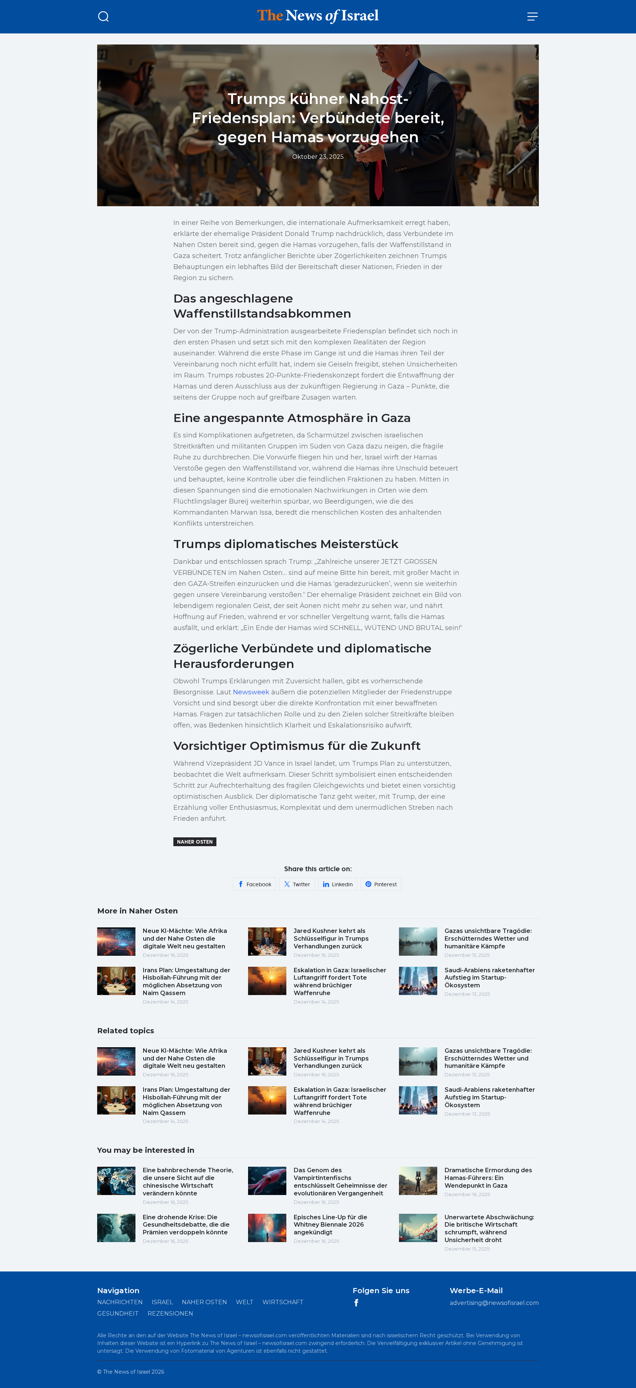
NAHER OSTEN (204, 1302)
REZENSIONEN (170, 1313)
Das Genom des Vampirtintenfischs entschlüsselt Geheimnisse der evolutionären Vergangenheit (341, 1181)
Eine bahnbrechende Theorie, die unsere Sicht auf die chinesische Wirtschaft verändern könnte (188, 1181)
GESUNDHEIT (118, 1313)
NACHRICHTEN (120, 1302)
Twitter (301, 884)
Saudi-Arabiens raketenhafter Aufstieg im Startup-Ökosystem (490, 978)
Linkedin (342, 884)
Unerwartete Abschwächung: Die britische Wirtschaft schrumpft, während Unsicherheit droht (489, 1229)
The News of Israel (126, 1372)
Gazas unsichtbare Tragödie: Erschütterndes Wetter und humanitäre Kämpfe (488, 938)
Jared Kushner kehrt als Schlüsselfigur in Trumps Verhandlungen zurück (331, 938)
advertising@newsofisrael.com (494, 1302)
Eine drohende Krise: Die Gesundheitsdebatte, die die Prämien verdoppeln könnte (186, 1225)
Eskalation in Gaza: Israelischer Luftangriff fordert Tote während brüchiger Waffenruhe (340, 982)
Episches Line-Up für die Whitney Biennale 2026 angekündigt (330, 1225)
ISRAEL (162, 1302)
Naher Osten (195, 841)
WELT (245, 1302)
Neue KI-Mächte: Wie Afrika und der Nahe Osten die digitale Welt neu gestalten (185, 938)
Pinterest (385, 884)
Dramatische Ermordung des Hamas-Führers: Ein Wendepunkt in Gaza (488, 1178)
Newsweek (251, 692)
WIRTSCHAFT (283, 1302)
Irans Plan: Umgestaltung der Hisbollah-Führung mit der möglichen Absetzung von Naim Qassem (186, 982)
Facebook (259, 884)
